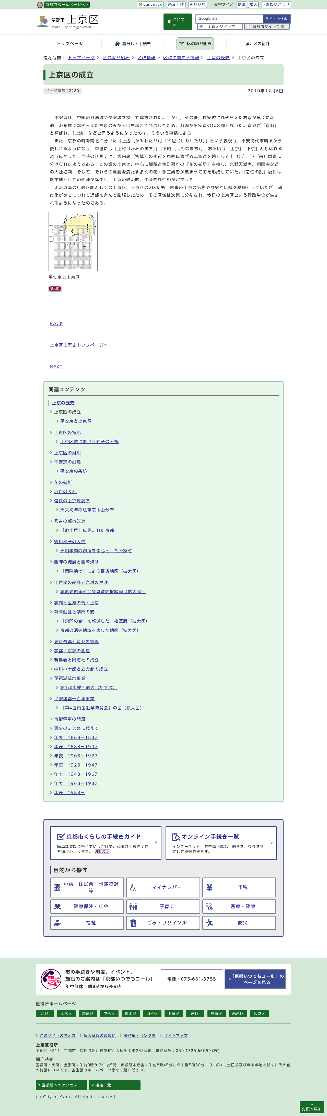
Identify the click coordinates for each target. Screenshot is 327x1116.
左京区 (88, 1013)
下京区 (174, 1013)
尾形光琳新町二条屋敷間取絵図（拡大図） (103, 592)
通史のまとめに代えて (76, 728)
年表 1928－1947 (76, 765)
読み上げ (176, 4)
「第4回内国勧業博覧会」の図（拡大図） (102, 708)
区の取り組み (116, 58)
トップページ (81, 58)
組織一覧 (103, 1085)
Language (152, 4)
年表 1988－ (69, 793)
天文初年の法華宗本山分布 (87, 510)
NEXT (56, 367)
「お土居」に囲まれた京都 (87, 530)
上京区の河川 (67, 453)
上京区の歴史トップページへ (79, 345)
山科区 (152, 1013)
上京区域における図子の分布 (89, 442)
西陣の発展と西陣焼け (76, 562)
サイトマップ (176, 1035)
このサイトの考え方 (58, 1035)
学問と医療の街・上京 (76, 603)
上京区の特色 (67, 432)
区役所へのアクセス (60, 1085)
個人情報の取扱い (100, 1035)
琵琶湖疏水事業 (70, 678)
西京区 (238, 1013)
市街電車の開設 (70, 719)
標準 (242, 4)
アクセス (179, 21)
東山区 (131, 1013)
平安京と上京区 (76, 421)
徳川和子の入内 (70, 542)
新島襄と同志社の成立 (76, 660)
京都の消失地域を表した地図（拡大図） (100, 630)
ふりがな (198, 4)
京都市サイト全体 (269, 26)
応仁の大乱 (65, 492)
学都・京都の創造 (72, 651)
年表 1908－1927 (76, 756)
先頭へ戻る (312, 1109)
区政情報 (146, 58)
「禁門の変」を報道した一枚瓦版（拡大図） (105, 621)
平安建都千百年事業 (74, 699)
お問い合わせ (278, 4)
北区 (45, 1013)
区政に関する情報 (181, 58)
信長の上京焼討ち (72, 501)
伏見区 (260, 1013)
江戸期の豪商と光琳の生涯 (81, 582)
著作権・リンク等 (140, 1035)
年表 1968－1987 (76, 783)
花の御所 (63, 482)
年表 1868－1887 (76, 737)
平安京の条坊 (73, 471)
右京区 (217, 1013)
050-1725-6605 (192, 1050)
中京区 (109, 1013)
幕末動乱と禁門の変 (74, 612)
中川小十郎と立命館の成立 (81, 669)
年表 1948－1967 (76, 774)
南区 (195, 1013)
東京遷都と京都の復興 (76, 641)
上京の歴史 (218, 58)
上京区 (67, 1013)
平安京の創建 (67, 462)
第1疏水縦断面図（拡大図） (89, 687)
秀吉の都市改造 (70, 521)
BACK (56, 323)
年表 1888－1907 (76, 747)
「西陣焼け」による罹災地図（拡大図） (100, 571)
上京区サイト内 (222, 26)
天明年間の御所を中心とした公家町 (96, 551)
